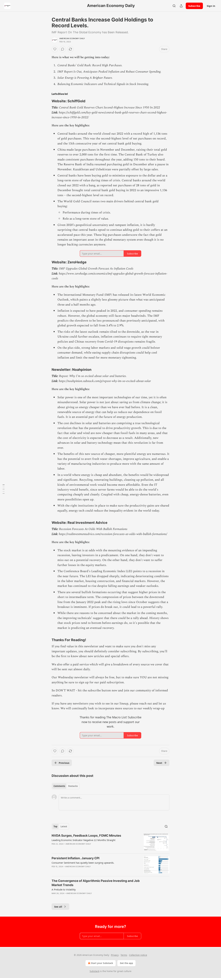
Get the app (126, 963)
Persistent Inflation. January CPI (75, 858)
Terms (124, 955)
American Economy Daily (72, 38)
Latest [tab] (64, 826)
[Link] (47, 101)
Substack (94, 971)
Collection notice (138, 955)
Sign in (211, 5)
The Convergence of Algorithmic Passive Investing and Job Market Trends (96, 883)
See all (58, 906)
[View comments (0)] (62, 49)
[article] (110, 842)
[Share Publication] (181, 6)
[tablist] (66, 786)
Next (159, 762)
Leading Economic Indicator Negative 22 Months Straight (83, 840)
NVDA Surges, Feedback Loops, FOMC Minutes (86, 835)
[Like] (55, 49)
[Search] (174, 6)
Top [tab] (55, 826)
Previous (64, 762)
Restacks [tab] (73, 786)
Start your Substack (102, 963)
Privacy (115, 955)
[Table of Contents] (3, 489)
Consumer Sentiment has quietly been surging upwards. (83, 862)
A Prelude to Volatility (64, 889)
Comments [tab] (59, 786)
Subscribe (194, 5)
